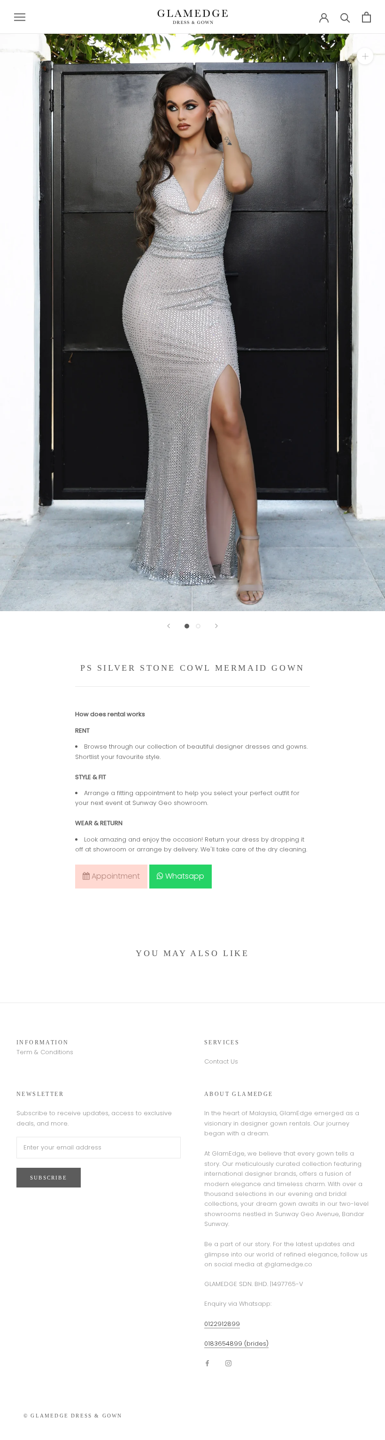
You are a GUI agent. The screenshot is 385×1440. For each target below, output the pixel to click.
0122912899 (222, 1323)
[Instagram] (228, 1363)
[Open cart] (366, 17)
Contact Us (221, 1061)
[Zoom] (365, 56)
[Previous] (168, 626)
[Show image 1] (187, 626)
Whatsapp (183, 876)
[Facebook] (207, 1363)
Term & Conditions (44, 1052)
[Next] (216, 626)
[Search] (345, 17)
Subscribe (48, 1177)
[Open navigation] (19, 17)
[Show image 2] (198, 626)
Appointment (115, 876)
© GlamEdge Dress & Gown (73, 1415)
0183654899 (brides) (236, 1343)
